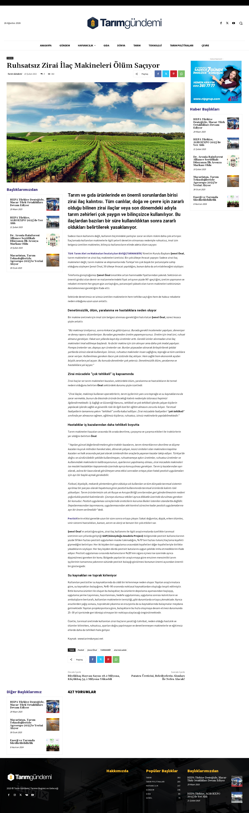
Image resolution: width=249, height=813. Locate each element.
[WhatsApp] (181, 73)
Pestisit (81, 650)
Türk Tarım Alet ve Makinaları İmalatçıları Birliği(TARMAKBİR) (105, 253)
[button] (241, 23)
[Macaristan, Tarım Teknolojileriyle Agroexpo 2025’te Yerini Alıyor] (52, 260)
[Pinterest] (173, 73)
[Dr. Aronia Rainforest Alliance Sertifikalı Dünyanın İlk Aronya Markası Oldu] (52, 240)
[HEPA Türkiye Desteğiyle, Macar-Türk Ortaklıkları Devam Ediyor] (52, 204)
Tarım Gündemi (14, 73)
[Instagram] (15, 795)
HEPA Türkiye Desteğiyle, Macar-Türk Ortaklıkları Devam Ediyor (27, 202)
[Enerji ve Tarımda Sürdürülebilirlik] (52, 745)
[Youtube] (233, 23)
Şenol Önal (92, 650)
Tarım (10, 58)
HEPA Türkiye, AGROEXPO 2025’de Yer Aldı (26, 220)
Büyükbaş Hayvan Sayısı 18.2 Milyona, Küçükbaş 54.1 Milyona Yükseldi (94, 677)
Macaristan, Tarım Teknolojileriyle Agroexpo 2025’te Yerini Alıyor (26, 260)
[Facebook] (221, 23)
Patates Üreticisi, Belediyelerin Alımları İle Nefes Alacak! (158, 677)
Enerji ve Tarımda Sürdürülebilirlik (22, 742)
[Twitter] (227, 23)
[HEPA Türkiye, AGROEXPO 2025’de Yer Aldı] (52, 222)
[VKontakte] (27, 795)
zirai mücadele (120, 650)
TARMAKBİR (105, 650)
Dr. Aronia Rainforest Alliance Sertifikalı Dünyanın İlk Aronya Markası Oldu (25, 240)
